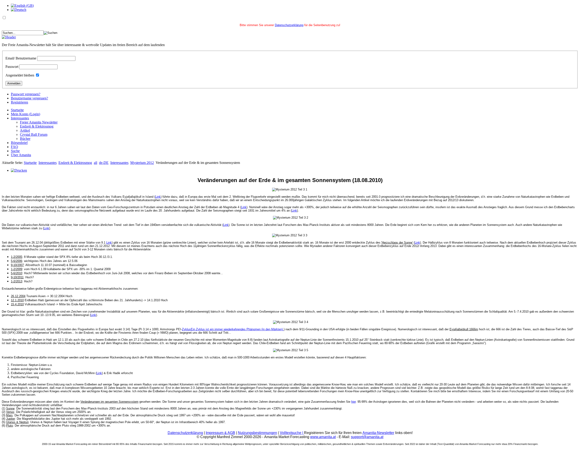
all (95, 163)
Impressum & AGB (220, 433)
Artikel (25, 130)
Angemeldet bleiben (19, 75)
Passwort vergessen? (25, 94)
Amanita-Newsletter (378, 433)
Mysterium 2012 (142, 163)
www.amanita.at (323, 437)
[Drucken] (19, 170)
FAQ (14, 147)
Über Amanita (21, 155)
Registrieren (19, 102)
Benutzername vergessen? (29, 98)
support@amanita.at (367, 437)
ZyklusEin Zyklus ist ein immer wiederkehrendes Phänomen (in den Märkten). (233, 329)
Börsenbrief (19, 143)
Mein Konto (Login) (25, 114)
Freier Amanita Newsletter (39, 122)
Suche (15, 151)
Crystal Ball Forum (33, 134)
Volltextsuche (292, 433)
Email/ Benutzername (20, 58)
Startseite (17, 110)
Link (158, 196)
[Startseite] (9, 37)
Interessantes (20, 118)
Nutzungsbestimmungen (257, 433)
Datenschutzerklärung (289, 25)
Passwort (11, 67)
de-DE (104, 163)
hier (353, 401)
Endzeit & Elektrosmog (36, 126)
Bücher (25, 139)
